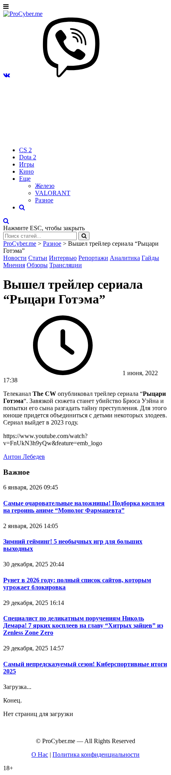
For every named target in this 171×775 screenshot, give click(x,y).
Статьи (37, 257)
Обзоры (37, 265)
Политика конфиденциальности (96, 754)
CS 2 (25, 150)
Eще (25, 178)
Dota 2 (27, 157)
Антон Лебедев (24, 456)
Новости (15, 257)
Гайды (150, 257)
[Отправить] (83, 236)
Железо (44, 185)
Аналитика (125, 257)
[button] (6, 75)
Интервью (63, 257)
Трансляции (65, 265)
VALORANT (52, 193)
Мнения (14, 265)
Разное (44, 200)
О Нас (39, 754)
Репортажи (93, 257)
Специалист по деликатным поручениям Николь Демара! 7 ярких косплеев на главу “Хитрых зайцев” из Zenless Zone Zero (83, 625)
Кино (26, 171)
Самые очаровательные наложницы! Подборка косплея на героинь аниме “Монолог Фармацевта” (84, 507)
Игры (26, 164)
